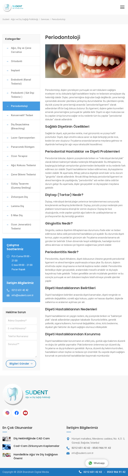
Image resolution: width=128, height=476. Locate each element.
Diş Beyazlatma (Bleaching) (20, 126)
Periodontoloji (19, 106)
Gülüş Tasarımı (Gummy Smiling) (21, 185)
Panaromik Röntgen (22, 146)
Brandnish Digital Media (36, 471)
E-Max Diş (17, 215)
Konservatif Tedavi (22, 115)
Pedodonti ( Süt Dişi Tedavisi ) (22, 94)
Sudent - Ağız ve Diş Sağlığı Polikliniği (20, 19)
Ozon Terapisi (19, 156)
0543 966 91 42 (101, 447)
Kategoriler (13, 39)
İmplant (15, 70)
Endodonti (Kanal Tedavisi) (21, 81)
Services (45, 19)
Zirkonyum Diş (19, 196)
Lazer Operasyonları (23, 137)
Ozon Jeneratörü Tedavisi (21, 226)
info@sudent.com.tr (23, 295)
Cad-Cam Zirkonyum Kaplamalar (37, 446)
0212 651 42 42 (81, 447)
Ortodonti (16, 61)
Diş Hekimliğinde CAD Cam (32, 438)
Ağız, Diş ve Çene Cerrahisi (21, 50)
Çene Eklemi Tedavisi (23, 174)
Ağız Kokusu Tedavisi (23, 165)
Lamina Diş (17, 206)
